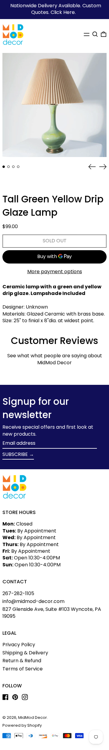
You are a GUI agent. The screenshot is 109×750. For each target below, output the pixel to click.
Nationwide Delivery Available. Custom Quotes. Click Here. (55, 9)
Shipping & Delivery (25, 652)
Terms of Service (22, 668)
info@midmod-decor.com (33, 601)
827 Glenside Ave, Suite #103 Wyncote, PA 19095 (51, 612)
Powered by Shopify (22, 725)
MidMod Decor (32, 717)
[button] (95, 34)
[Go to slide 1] (3, 166)
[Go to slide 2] (8, 166)
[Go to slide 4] (18, 166)
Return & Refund (21, 660)
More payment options (54, 271)
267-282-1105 (18, 593)
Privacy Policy (18, 644)
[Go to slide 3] (13, 166)
